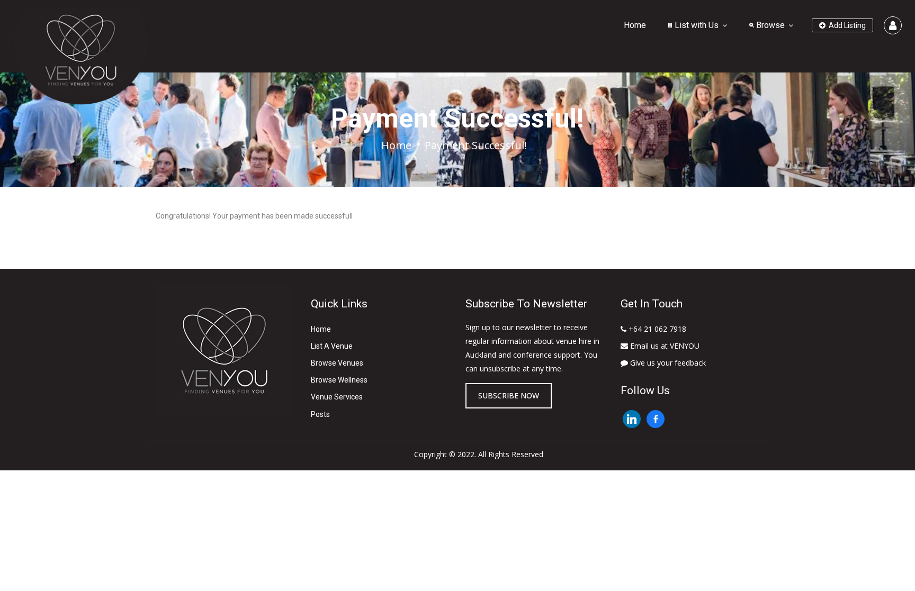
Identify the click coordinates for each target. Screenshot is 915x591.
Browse (769, 25)
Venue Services (337, 397)
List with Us (695, 25)
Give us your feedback (667, 363)
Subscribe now (508, 395)
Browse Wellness (339, 380)
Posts (320, 414)
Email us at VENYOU (663, 346)
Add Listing (846, 25)
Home (635, 25)
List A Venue (332, 346)
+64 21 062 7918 (656, 329)
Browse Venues (337, 363)
